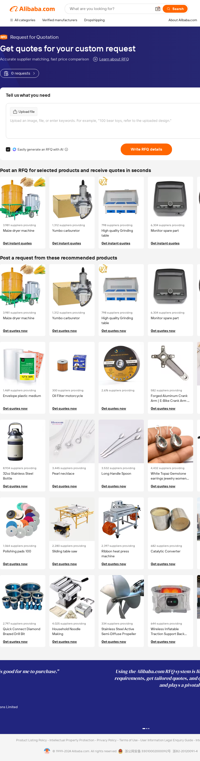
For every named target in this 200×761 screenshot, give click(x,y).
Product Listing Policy (32, 740)
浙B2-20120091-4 (185, 751)
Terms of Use (128, 740)
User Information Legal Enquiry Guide (166, 740)
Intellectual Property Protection (72, 740)
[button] (158, 9)
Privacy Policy (107, 740)
